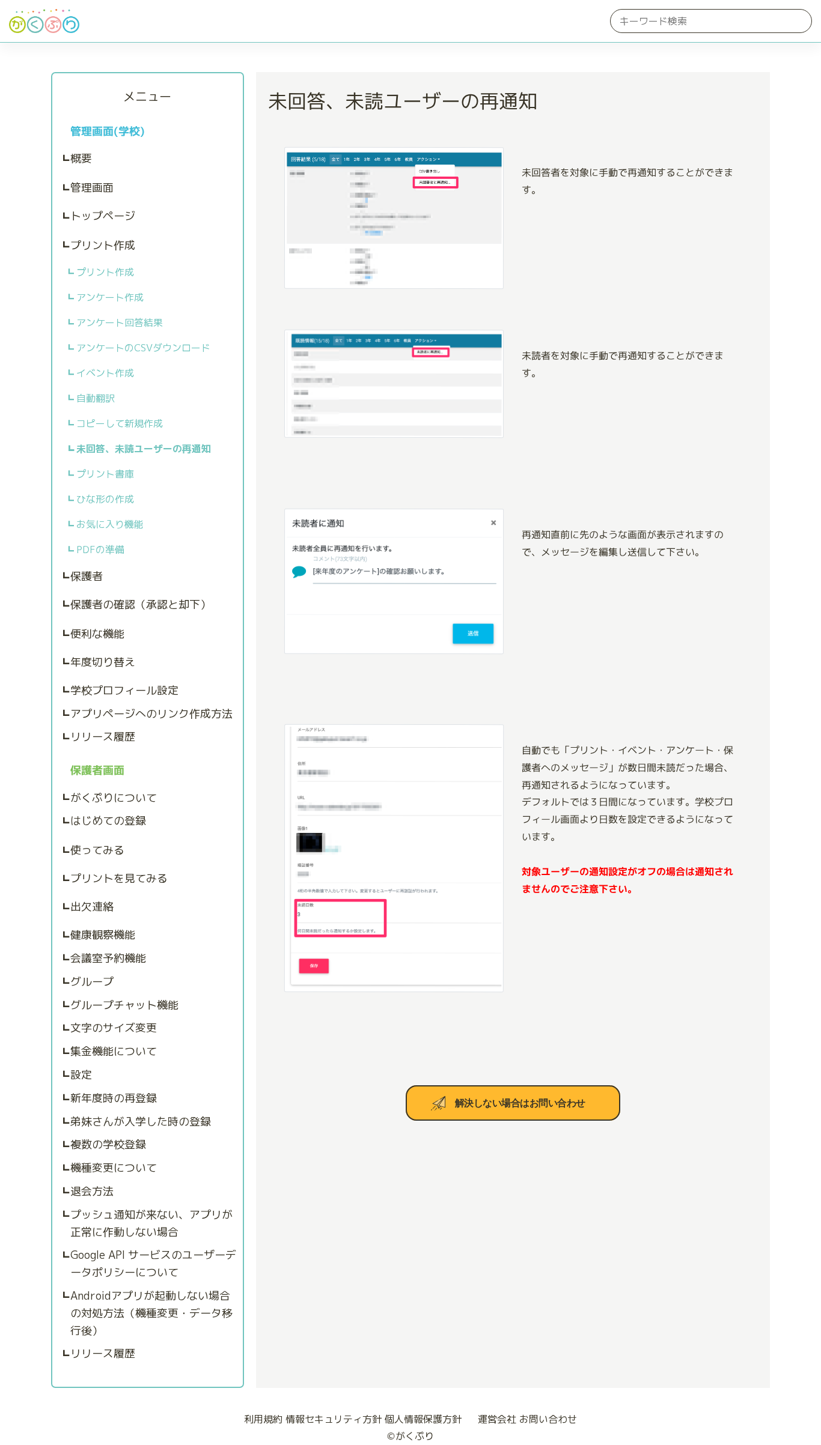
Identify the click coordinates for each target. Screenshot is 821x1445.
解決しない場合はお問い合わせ (520, 1103)
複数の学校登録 (108, 1144)
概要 (81, 158)
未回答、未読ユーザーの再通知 (143, 448)
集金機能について (113, 1051)
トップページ (102, 215)
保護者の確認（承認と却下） (140, 604)
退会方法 (92, 1191)
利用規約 (263, 1419)
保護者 (86, 576)
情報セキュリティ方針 (333, 1419)
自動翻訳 (95, 398)
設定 (81, 1074)
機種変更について (113, 1167)
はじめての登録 (108, 820)
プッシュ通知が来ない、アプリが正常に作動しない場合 (151, 1223)
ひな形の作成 (105, 499)
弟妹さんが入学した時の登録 (140, 1121)
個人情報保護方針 (423, 1419)
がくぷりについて (113, 797)
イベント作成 (105, 373)
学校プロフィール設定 (124, 690)
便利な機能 (97, 633)
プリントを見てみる (119, 878)
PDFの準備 (100, 549)
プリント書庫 (105, 473)
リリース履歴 (102, 736)
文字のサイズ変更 (113, 1027)
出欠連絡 (92, 906)
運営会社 (497, 1419)
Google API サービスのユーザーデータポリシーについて (153, 1263)
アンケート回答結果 (119, 322)
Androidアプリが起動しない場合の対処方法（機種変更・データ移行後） (151, 1313)
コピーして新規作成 (119, 423)
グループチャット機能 (124, 1005)
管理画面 (92, 187)
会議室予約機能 (108, 958)
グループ (92, 981)
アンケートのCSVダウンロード (143, 347)
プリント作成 (102, 245)
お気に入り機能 (110, 524)
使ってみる (97, 850)
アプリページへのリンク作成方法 (151, 713)
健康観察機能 (102, 934)
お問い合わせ (548, 1419)
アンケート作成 (110, 297)
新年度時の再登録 (113, 1098)
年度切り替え (102, 662)
